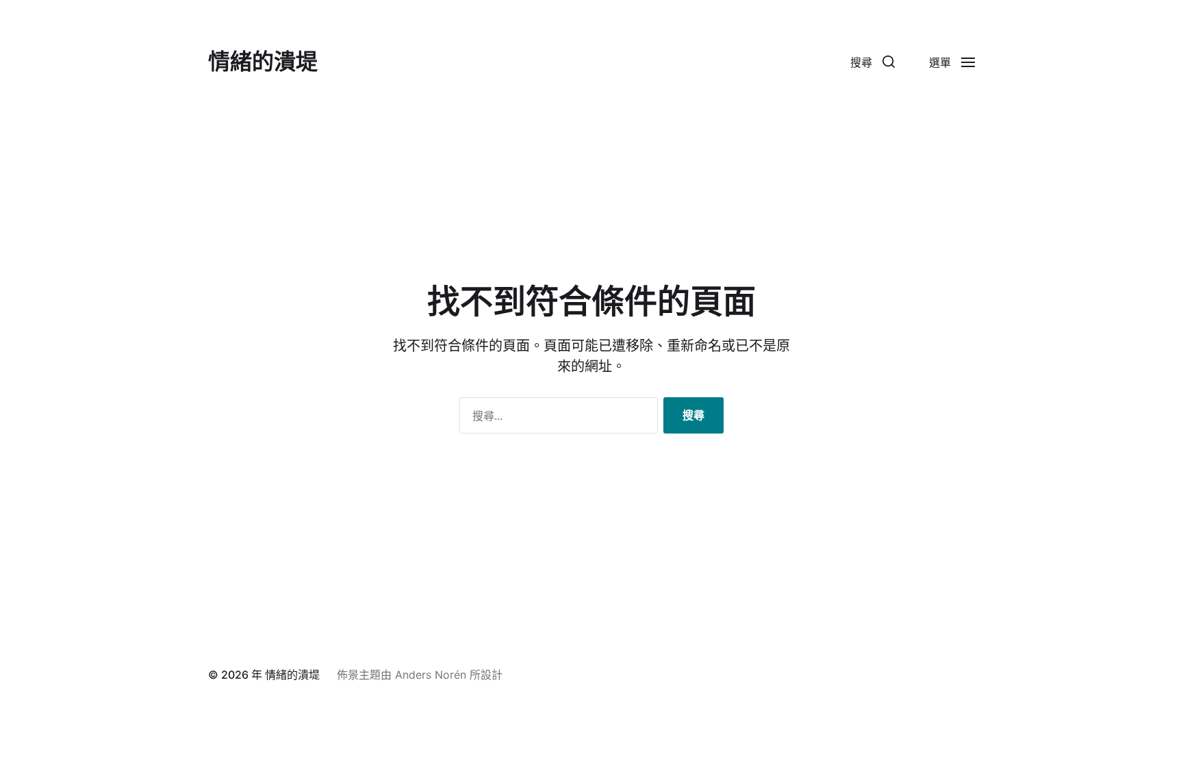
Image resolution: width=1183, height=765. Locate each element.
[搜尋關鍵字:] (556, 418)
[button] (872, 61)
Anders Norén (430, 674)
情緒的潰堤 (263, 62)
